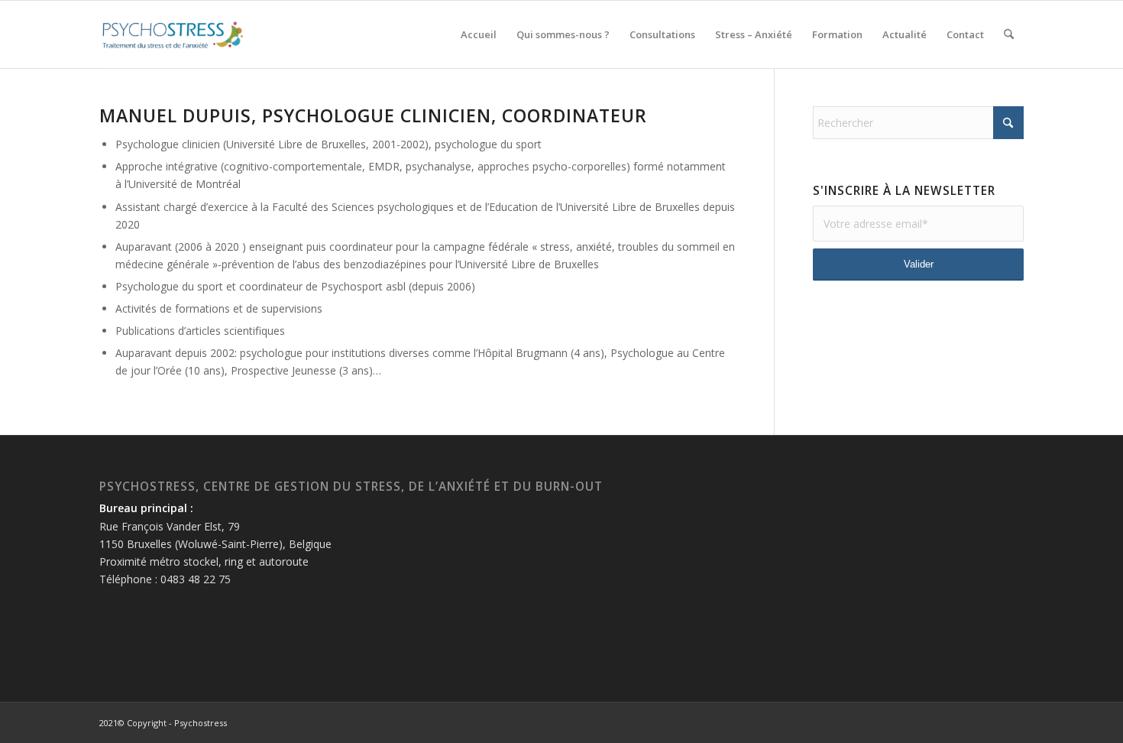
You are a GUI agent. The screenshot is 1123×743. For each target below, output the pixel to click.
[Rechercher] (1009, 34)
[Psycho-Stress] (172, 34)
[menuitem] (478, 34)
